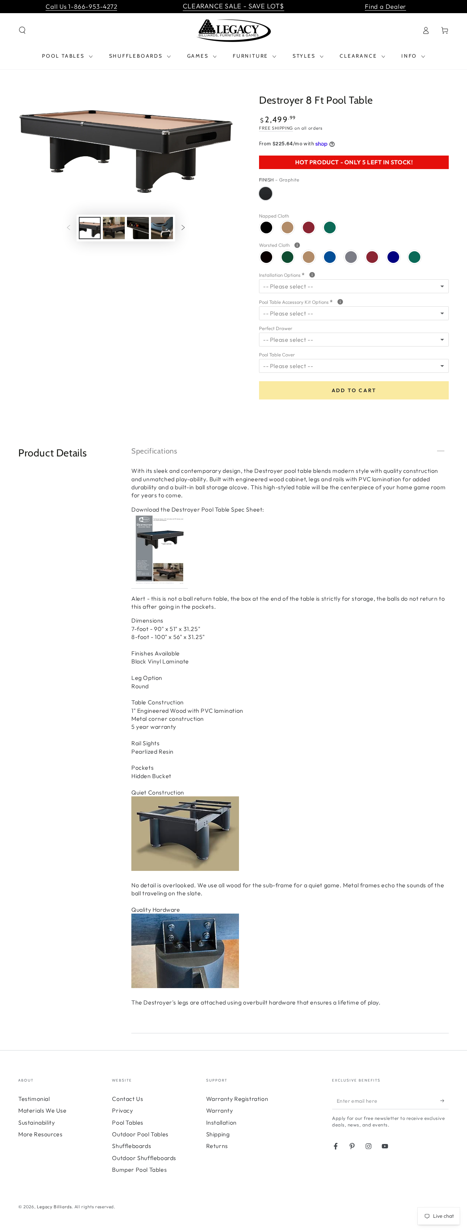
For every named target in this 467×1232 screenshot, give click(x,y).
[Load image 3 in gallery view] (138, 228)
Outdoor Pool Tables (140, 1134)
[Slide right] (183, 228)
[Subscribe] (444, 1101)
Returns (217, 1145)
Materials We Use (42, 1110)
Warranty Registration (237, 1098)
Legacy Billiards (54, 1206)
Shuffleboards (131, 1145)
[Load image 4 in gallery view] (162, 228)
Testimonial (34, 1098)
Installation (221, 1122)
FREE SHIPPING (276, 128)
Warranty (219, 1110)
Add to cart (354, 390)
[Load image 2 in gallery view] (114, 228)
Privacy (122, 1110)
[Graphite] (265, 193)
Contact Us (127, 1098)
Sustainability (36, 1122)
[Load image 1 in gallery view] (90, 228)
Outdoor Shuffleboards (144, 1158)
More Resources (40, 1134)
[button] (22, 30)
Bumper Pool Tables (139, 1169)
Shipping (218, 1134)
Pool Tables (127, 1122)
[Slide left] (69, 228)
